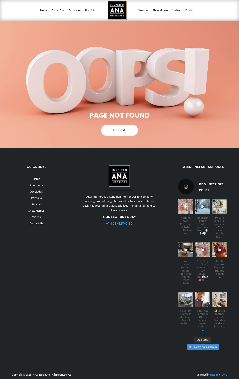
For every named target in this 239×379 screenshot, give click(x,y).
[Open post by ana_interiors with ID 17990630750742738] (185, 206)
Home (43, 10)
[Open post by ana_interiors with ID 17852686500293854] (219, 299)
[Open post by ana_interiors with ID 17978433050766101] (202, 250)
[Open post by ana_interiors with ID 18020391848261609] (202, 299)
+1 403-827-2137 (119, 223)
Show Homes (160, 10)
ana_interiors (185, 202)
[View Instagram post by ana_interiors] (191, 212)
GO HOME (119, 130)
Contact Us (192, 10)
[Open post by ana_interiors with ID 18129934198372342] (219, 250)
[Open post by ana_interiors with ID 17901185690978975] (219, 206)
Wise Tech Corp (218, 374)
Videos (177, 10)
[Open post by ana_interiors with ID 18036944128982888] (185, 299)
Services (143, 10)
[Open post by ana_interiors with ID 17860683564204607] (185, 250)
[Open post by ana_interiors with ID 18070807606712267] (202, 206)
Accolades (75, 10)
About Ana (58, 10)
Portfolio (90, 10)
